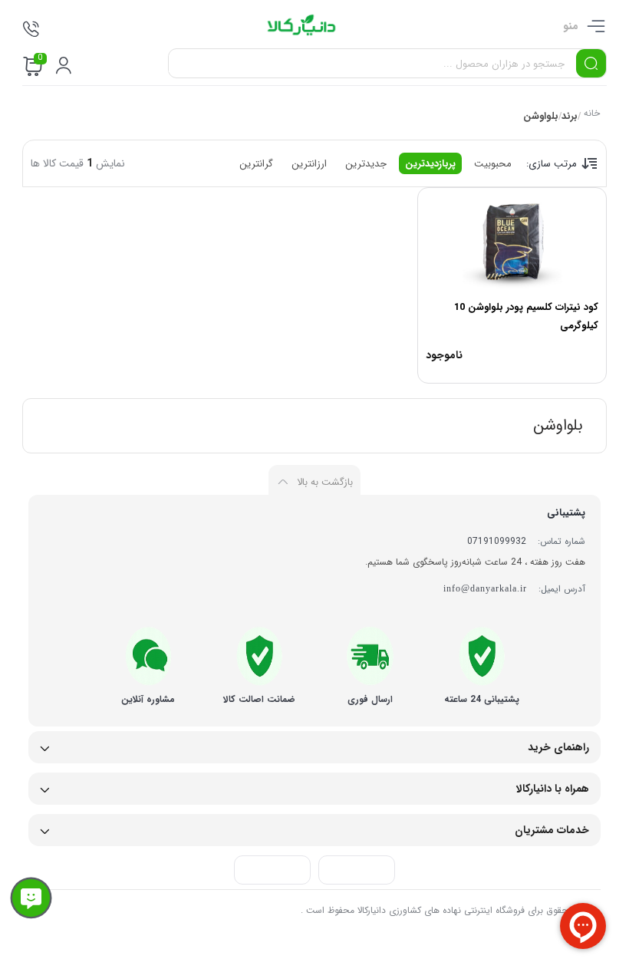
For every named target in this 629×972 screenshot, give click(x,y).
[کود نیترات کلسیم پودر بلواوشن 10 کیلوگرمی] (512, 242)
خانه (591, 114)
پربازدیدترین (430, 164)
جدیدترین (366, 164)
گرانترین (256, 164)
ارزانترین (309, 164)
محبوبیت (493, 164)
